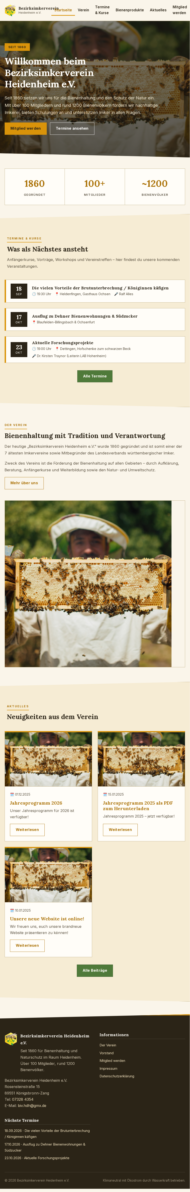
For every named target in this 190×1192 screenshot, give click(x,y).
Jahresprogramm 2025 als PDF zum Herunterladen (138, 805)
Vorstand (107, 1053)
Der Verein (108, 1045)
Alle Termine (95, 376)
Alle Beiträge (95, 970)
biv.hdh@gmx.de (32, 1105)
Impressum (108, 1068)
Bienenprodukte (130, 10)
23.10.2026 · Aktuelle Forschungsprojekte (37, 1158)
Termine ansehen (72, 128)
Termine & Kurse (102, 10)
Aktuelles (158, 10)
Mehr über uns (24, 483)
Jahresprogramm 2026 (36, 803)
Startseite (63, 10)
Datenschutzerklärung (117, 1076)
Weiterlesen (27, 829)
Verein (83, 10)
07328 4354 (23, 1099)
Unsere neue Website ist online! (47, 919)
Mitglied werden (180, 10)
